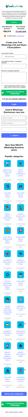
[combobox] (3, 57)
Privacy (16, 412)
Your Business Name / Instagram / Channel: (11, 62)
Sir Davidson (20, 36)
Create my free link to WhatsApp (15, 93)
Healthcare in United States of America (20, 308)
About (6, 412)
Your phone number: (7, 53)
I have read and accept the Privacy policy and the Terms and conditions (15, 86)
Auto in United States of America (20, 194)
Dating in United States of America (20, 239)
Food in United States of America (21, 283)
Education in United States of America (20, 262)
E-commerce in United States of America (7, 262)
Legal (11, 412)
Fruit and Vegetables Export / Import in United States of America (7, 310)
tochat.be (14, 22)
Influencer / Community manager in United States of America (7, 356)
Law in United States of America (7, 379)
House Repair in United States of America (20, 333)
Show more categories (14, 394)
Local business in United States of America (20, 379)
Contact (21, 412)
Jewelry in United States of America (20, 354)
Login (14, 104)
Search (15, 135)
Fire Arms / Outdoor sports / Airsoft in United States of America (7, 285)
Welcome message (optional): (10, 70)
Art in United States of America (7, 194)
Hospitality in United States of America (7, 333)
